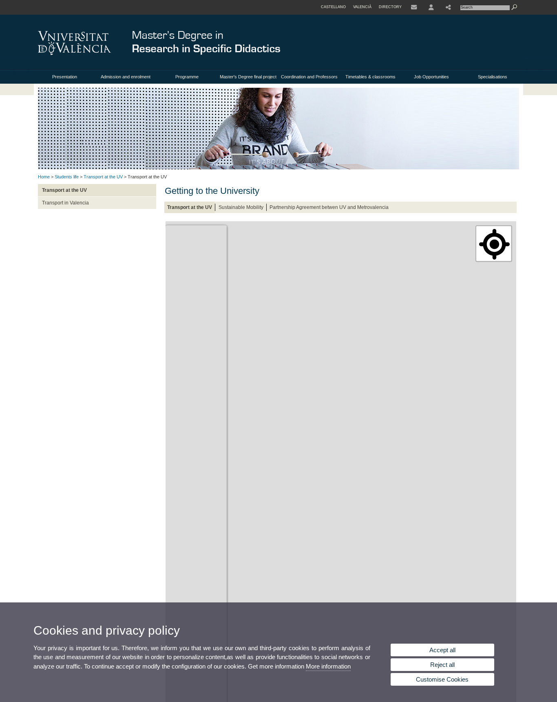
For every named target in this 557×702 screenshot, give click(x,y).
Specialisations (492, 76)
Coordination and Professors (309, 76)
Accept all (442, 649)
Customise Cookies (442, 679)
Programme (187, 76)
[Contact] (414, 7)
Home (44, 176)
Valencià (362, 7)
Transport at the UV (103, 176)
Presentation (64, 76)
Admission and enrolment (125, 76)
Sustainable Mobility (241, 207)
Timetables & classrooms (370, 76)
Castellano (333, 7)
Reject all (442, 664)
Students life (67, 176)
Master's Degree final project (248, 76)
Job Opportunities (431, 76)
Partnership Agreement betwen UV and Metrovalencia (329, 207)
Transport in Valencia (65, 203)
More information (328, 666)
